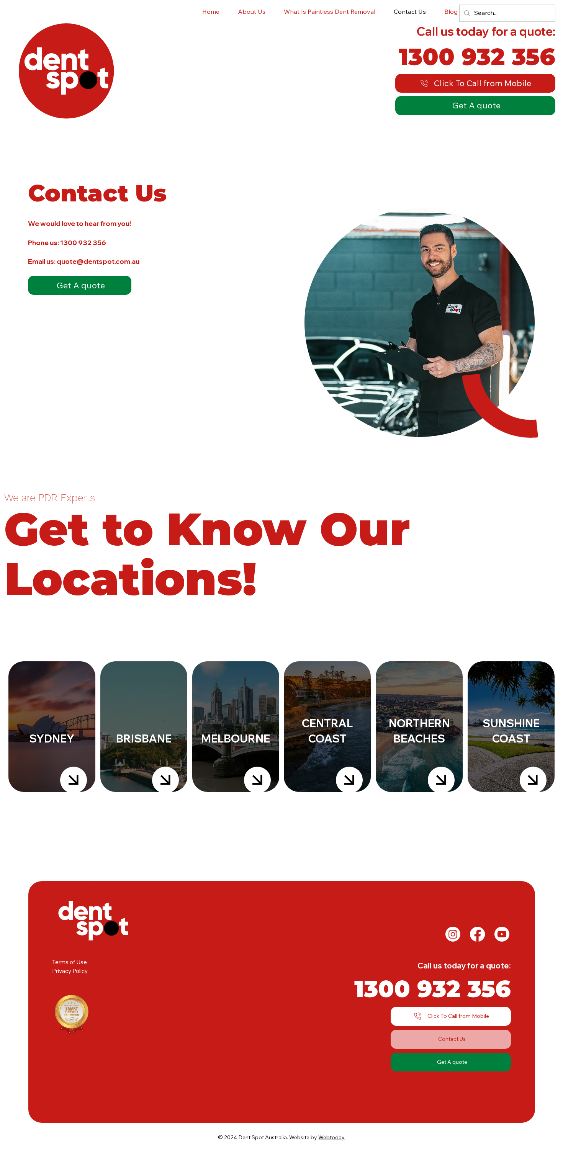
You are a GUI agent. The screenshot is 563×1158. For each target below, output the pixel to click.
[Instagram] (452, 934)
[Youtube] (501, 934)
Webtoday (331, 1137)
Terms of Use (69, 962)
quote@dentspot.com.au (97, 261)
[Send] (73, 780)
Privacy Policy (70, 971)
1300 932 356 (83, 242)
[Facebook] (477, 934)
